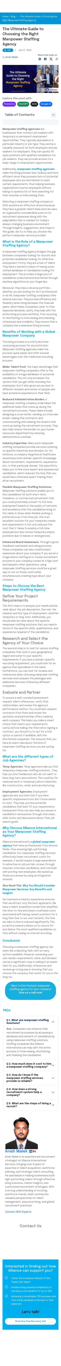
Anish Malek (12, 57)
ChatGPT (23, 104)
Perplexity (9, 104)
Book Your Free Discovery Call (30, 1321)
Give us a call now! (30, 992)
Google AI (46, 104)
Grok (34, 104)
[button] (30, 115)
